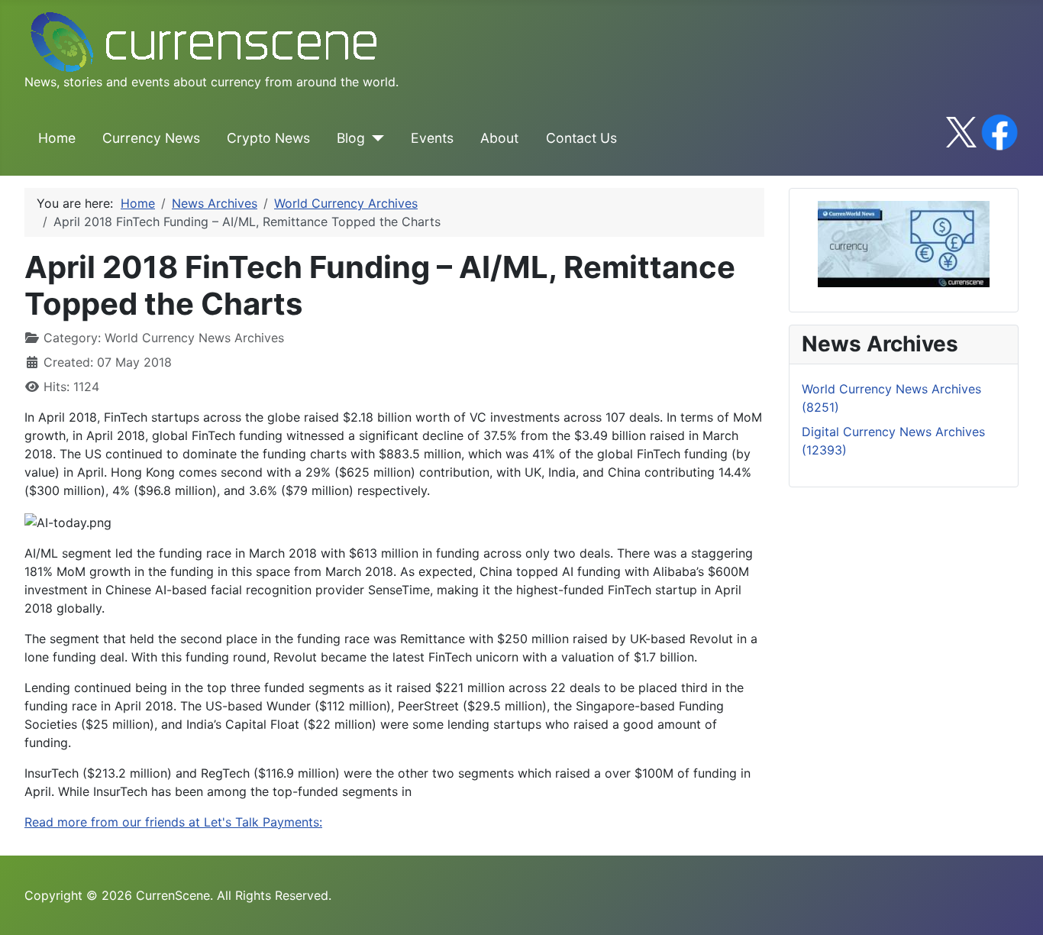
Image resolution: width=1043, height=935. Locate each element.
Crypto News (268, 138)
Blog (351, 138)
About (499, 138)
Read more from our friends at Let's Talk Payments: (173, 822)
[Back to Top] (1016, 907)
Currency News (151, 138)
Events (432, 138)
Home (57, 138)
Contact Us (581, 138)
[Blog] (374, 138)
